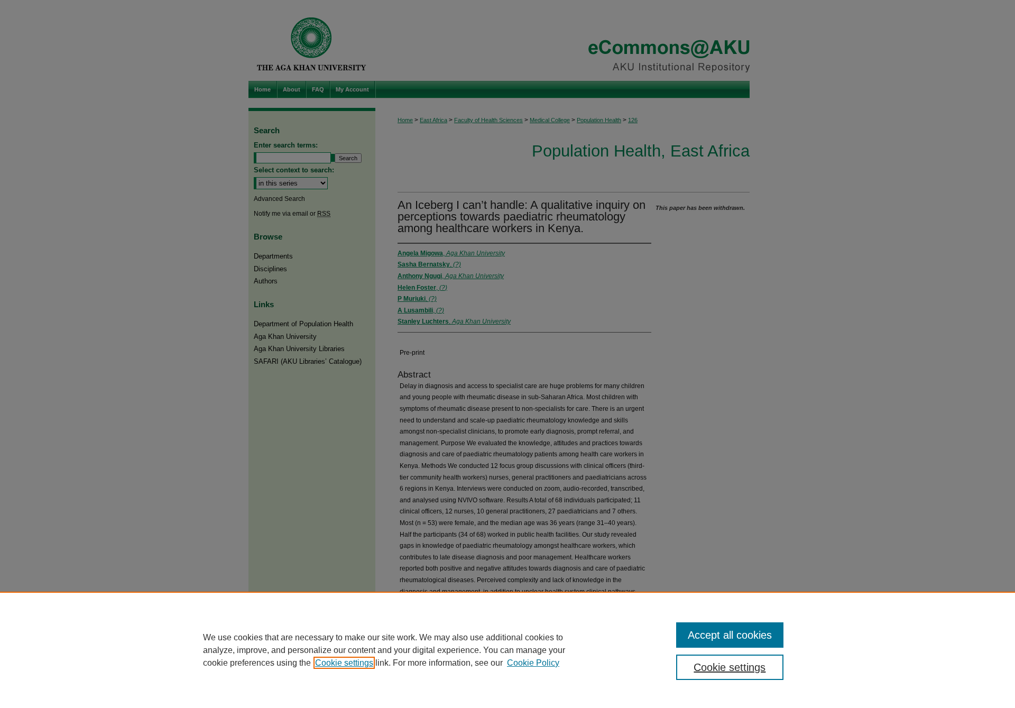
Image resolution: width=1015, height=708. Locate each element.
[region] (507, 650)
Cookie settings (344, 662)
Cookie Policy (533, 662)
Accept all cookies (730, 635)
